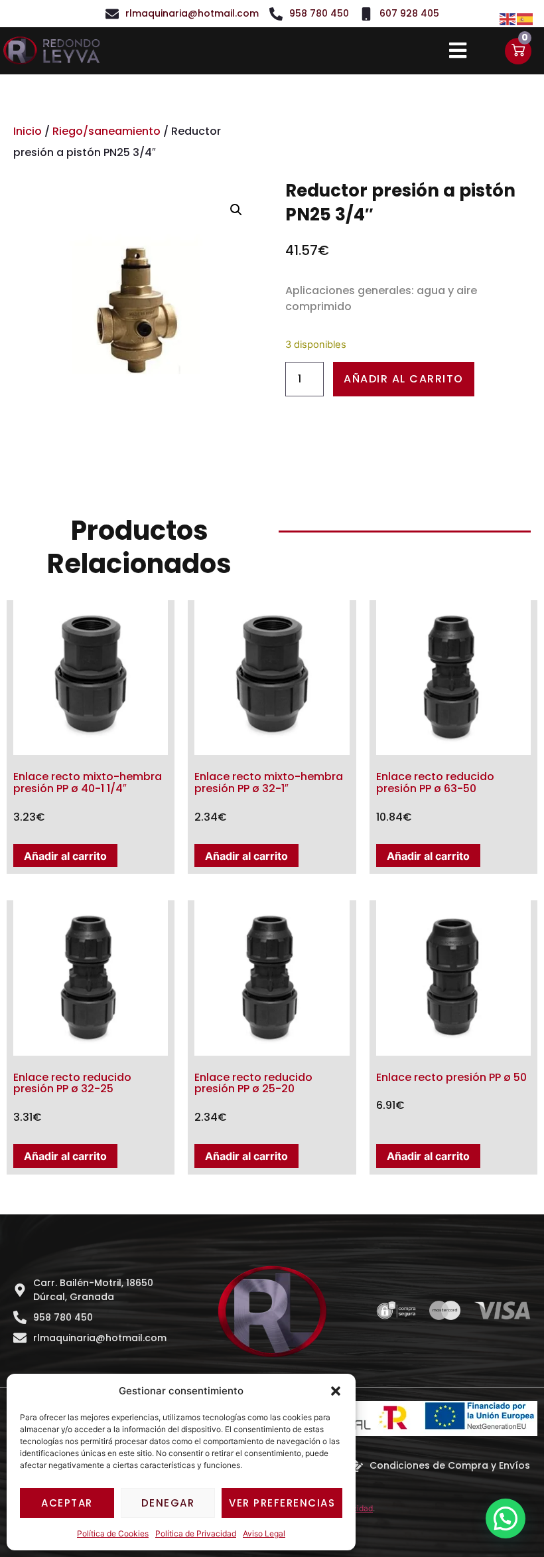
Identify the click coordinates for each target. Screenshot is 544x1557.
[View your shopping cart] (518, 51)
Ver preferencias (282, 1503)
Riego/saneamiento (106, 131)
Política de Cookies (113, 1533)
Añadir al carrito (404, 378)
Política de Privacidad (195, 1533)
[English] (508, 18)
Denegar (168, 1503)
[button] (335, 1391)
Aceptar (67, 1503)
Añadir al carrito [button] (65, 855)
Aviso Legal (264, 1533)
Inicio (27, 131)
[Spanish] (525, 18)
